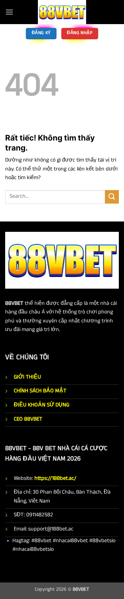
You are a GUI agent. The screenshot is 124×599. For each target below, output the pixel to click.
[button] (9, 11)
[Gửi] (112, 197)
